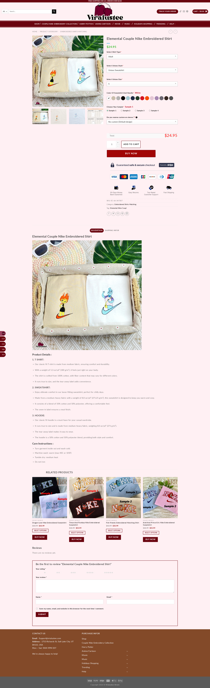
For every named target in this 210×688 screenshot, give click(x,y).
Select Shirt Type (114, 52)
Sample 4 (155, 111)
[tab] (97, 231)
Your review (41, 577)
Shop (36, 24)
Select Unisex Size (114, 79)
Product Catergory (49, 31)
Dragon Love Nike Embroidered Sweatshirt (49, 523)
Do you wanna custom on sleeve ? (122, 117)
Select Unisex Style (115, 66)
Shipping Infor (112, 230)
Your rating (41, 569)
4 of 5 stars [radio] (81, 572)
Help (172, 24)
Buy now (131, 153)
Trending (160, 24)
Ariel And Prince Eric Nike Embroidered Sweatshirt (159, 524)
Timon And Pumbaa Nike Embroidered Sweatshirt (84, 524)
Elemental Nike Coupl (118, 208)
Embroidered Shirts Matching (73, 31)
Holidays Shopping (143, 24)
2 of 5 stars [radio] (51, 572)
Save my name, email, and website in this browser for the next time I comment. (71, 609)
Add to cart (131, 144)
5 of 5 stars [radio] (99, 572)
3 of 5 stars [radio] (65, 572)
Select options (40, 530)
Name (39, 597)
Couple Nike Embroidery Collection (59, 24)
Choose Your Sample (115, 107)
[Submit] (54, 11)
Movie (118, 24)
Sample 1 (112, 111)
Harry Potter (86, 24)
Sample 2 (126, 111)
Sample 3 (140, 111)
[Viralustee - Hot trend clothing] (105, 12)
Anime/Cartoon (103, 24)
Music (127, 24)
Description (96, 230)
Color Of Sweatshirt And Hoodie (120, 93)
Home (34, 31)
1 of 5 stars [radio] (39, 572)
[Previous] (36, 71)
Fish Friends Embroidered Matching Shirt (122, 523)
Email (109, 597)
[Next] (99, 71)
